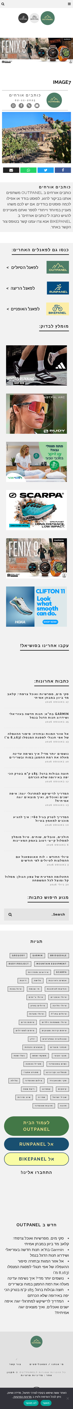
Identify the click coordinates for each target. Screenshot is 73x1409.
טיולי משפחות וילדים (54, 1022)
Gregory (18, 956)
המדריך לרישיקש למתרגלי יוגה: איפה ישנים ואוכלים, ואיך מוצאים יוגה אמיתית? (39, 797)
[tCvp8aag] (36, 50)
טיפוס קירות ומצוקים (54, 1031)
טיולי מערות (36, 1014)
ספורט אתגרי (31, 1072)
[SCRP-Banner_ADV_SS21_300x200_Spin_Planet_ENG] (36, 510)
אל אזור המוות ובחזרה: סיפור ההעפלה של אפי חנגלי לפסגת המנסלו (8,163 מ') (38, 1267)
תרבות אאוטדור (44, 1106)
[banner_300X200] (36, 606)
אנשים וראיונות (58, 980)
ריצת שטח (29, 1089)
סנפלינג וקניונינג (56, 1072)
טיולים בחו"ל (59, 1014)
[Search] (3, 4)
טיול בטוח (16, 989)
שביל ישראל (60, 1097)
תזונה (63, 1106)
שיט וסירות (24, 1097)
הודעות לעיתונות (57, 989)
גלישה (37, 980)
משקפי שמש (39, 1056)
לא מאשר (31, 1403)
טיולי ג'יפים (36, 997)
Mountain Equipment (51, 964)
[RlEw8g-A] (36, 558)
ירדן (32, 1039)
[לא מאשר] (68, 1398)
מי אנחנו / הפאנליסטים (47, 1364)
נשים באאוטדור (58, 1064)
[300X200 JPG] (36, 365)
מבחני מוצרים (58, 1047)
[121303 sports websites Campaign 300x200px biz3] (36, 461)
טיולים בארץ (38, 1006)
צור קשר (15, 1364)
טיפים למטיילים (25, 1031)
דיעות (23, 980)
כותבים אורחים (25, 95)
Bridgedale (58, 956)
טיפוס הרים (27, 1022)
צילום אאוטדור (33, 1081)
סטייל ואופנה (33, 1064)
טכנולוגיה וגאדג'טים (55, 1039)
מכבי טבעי (60, 1056)
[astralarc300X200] (36, 413)
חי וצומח (34, 989)
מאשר (46, 1403)
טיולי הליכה (60, 1006)
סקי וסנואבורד (58, 1081)
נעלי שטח (19, 1056)
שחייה (41, 1097)
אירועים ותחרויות (38, 972)
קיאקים (62, 1089)
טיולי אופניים (59, 997)
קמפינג (46, 1089)
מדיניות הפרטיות (22, 1396)
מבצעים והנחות (34, 1047)
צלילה (14, 1081)
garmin (37, 956)
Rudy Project (19, 964)
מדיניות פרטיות (32, 1375)
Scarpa (61, 972)
